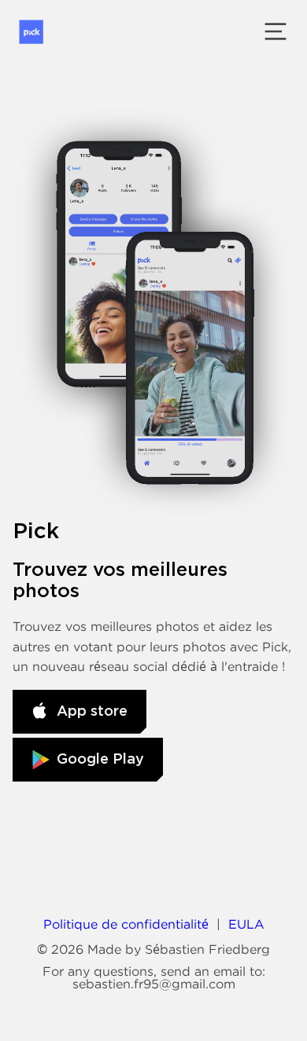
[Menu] (275, 31)
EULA (246, 924)
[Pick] (31, 32)
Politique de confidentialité (126, 924)
